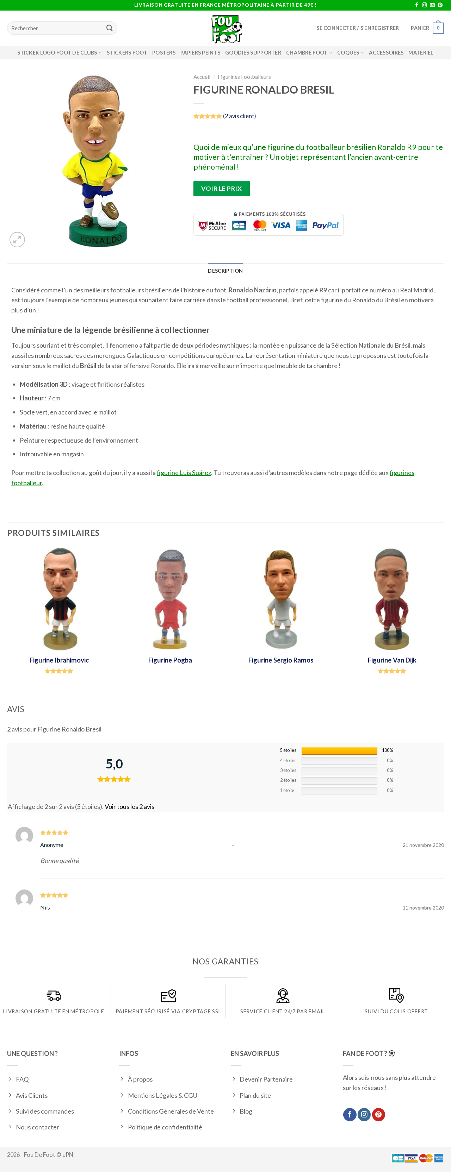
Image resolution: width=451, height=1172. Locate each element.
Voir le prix (221, 188)
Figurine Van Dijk (392, 660)
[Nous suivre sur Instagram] (424, 5)
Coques (348, 53)
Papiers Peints (200, 53)
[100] (339, 751)
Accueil (201, 77)
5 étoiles (288, 750)
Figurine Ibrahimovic (59, 660)
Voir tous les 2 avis (129, 806)
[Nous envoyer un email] (432, 5)
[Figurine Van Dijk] (392, 599)
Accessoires (386, 53)
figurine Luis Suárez (184, 472)
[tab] (225, 270)
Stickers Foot (127, 53)
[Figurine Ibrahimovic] (59, 599)
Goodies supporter (253, 53)
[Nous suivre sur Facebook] (416, 5)
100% (387, 750)
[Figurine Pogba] (170, 599)
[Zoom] (17, 239)
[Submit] (109, 28)
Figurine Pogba (170, 660)
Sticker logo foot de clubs (57, 53)
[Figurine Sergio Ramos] (281, 599)
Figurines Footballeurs (244, 77)
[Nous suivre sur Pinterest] (440, 5)
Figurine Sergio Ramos (281, 660)
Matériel (420, 53)
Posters (163, 53)
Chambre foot (306, 53)
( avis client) (239, 116)
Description (225, 271)
